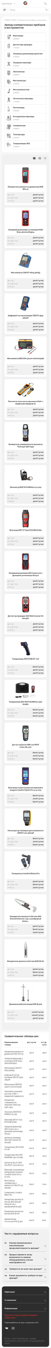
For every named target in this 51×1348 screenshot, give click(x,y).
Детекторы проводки (22, 45)
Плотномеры (18, 108)
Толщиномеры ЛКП (21, 143)
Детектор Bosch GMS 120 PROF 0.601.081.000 (25, 746)
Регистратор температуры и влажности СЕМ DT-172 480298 (25, 832)
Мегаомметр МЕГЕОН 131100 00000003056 (25, 358)
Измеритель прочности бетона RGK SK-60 (25, 961)
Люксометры (19, 72)
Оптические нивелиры (23, 99)
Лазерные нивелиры (22, 63)
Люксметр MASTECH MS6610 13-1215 (25, 487)
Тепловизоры (19, 134)
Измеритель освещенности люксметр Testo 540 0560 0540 (25, 445)
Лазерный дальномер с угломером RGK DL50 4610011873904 (25, 231)
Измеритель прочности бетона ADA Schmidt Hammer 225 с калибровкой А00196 (14, 1203)
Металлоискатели (21, 90)
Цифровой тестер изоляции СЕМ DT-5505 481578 (25, 317)
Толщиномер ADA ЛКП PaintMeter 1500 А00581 (25, 703)
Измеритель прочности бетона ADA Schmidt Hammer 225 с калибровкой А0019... (25, 918)
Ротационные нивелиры (23, 117)
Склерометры (19, 126)
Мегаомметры (19, 81)
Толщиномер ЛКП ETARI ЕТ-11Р (25, 659)
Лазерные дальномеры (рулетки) (27, 54)
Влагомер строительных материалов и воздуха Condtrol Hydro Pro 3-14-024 (25, 789)
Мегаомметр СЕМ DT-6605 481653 (25, 273)
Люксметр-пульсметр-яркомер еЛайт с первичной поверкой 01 (25, 402)
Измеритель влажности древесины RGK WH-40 (25, 188)
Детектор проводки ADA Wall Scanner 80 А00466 (25, 617)
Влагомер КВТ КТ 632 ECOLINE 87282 (25, 530)
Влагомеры (18, 36)
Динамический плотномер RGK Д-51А (25, 1004)
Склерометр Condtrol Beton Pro (25, 873)
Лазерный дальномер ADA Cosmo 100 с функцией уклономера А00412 (25, 574)
